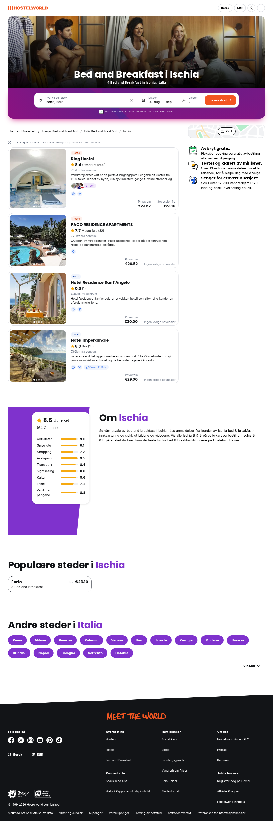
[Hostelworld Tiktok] (59, 740)
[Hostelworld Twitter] (21, 740)
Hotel (76, 276)
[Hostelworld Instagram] (30, 740)
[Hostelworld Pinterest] (49, 740)
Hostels (111, 739)
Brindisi (19, 653)
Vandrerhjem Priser (174, 770)
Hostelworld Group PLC (233, 739)
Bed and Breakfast (118, 760)
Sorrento (95, 653)
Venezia (65, 640)
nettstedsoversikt (179, 813)
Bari (139, 640)
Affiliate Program (228, 791)
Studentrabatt (171, 791)
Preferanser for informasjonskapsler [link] (221, 813)
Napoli (43, 653)
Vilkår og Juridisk (71, 813)
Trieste (161, 640)
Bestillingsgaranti (173, 760)
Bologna (68, 653)
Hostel (77, 152)
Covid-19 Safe (98, 367)
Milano (40, 640)
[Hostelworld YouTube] (40, 740)
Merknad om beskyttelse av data (30, 813)
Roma (17, 640)
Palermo (91, 640)
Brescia (238, 640)
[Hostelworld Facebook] (11, 740)
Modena (212, 640)
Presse (222, 749)
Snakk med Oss (116, 781)
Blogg (166, 749)
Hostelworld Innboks (231, 801)
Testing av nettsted (149, 813)
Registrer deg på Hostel (233, 781)
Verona (117, 640)
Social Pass (169, 739)
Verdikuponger (119, 813)
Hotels (110, 749)
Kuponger (96, 813)
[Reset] (131, 100)
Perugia (186, 640)
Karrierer (223, 760)
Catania (121, 653)
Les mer (95, 142)
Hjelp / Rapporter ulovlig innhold (128, 791)
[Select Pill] (251, 8)
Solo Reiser (169, 781)
